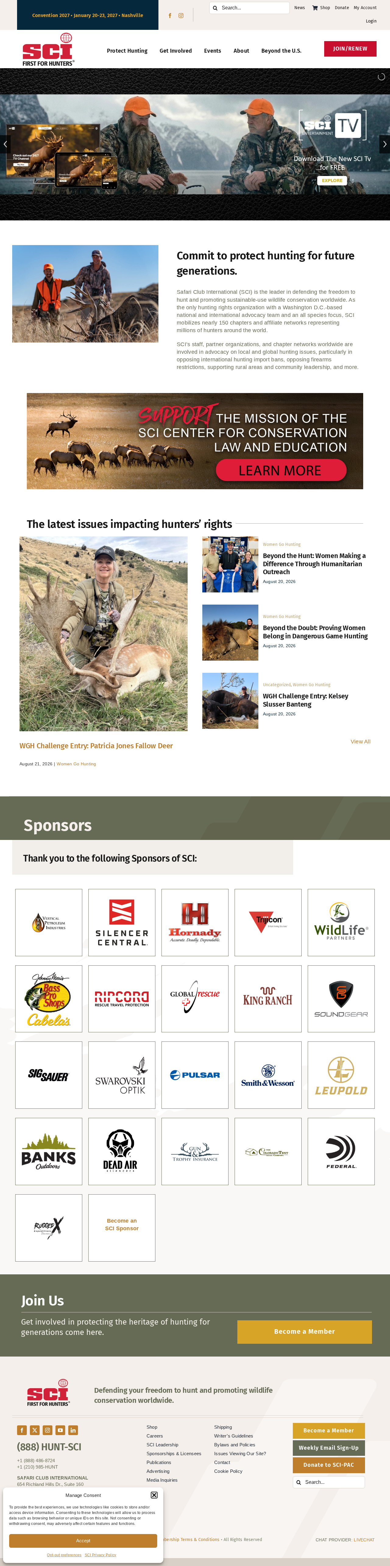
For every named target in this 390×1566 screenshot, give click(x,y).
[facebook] (170, 15)
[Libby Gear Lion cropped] (230, 607)
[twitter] (35, 1430)
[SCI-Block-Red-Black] (49, 35)
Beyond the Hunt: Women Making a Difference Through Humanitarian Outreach (314, 564)
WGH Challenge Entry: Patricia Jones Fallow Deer (96, 746)
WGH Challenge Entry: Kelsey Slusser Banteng (305, 700)
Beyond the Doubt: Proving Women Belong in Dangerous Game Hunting (315, 632)
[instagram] (181, 15)
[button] (154, 1495)
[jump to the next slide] (384, 144)
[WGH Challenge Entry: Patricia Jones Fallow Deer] (104, 633)
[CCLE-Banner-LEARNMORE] (195, 396)
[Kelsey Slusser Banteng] (230, 675)
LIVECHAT (364, 1539)
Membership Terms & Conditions (187, 1539)
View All (360, 742)
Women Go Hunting (76, 763)
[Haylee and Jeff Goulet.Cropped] (230, 539)
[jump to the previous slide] (5, 144)
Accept (83, 1540)
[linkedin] (73, 1430)
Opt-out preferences (64, 1555)
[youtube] (60, 1430)
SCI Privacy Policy (100, 1555)
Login (371, 21)
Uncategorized (277, 684)
